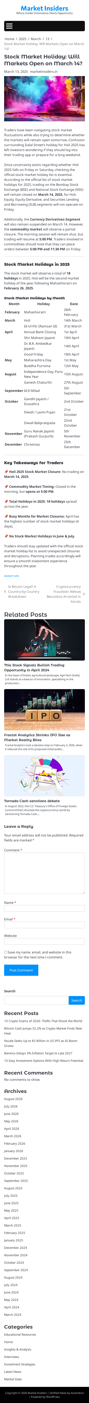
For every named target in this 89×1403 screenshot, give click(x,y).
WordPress (53, 1397)
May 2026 (11, 1121)
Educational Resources (20, 1334)
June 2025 (11, 1203)
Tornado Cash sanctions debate (32, 801)
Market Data (11, 575)
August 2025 (13, 1188)
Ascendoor (77, 1393)
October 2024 (14, 1262)
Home (8, 1342)
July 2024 (11, 1285)
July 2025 (11, 1195)
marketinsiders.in (44, 71)
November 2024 (16, 1255)
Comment (13, 850)
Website (10, 935)
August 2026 (13, 1099)
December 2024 (15, 1248)
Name (10, 902)
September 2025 (16, 1181)
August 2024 (13, 1277)
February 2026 (14, 1143)
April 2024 (11, 1307)
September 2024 (16, 1270)
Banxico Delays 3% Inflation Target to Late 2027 (38, 1053)
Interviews (11, 1357)
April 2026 (11, 1128)
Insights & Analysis (17, 1349)
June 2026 (11, 1114)
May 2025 (11, 1210)
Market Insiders (44, 8)
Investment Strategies (19, 1364)
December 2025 (15, 1158)
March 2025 (12, 1225)
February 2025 (14, 1233)
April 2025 (11, 1218)
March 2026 (12, 1136)
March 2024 (12, 1314)
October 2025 (14, 1173)
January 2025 (13, 1240)
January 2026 (13, 1151)
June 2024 (11, 1292)
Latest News (12, 1372)
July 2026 (11, 1106)
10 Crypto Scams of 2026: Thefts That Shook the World (43, 1021)
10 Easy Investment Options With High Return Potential (43, 1060)
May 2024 (11, 1300)
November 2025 (16, 1166)
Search (9, 991)
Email (9, 919)
